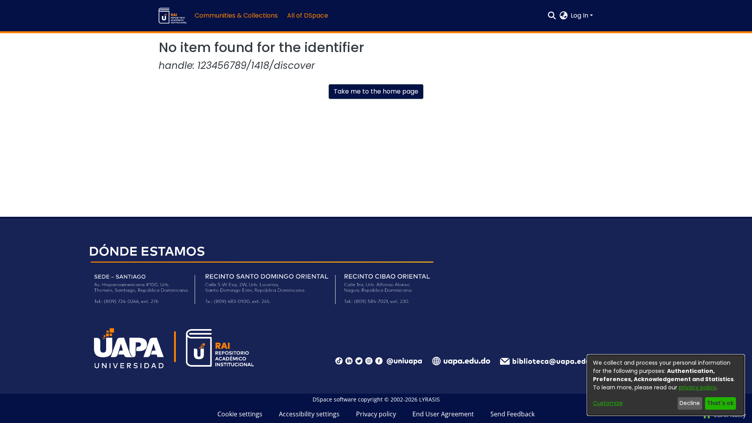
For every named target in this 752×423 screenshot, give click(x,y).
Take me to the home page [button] (376, 91)
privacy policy (697, 387)
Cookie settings (239, 414)
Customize (608, 403)
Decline (690, 403)
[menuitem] (310, 15)
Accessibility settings (309, 414)
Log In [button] (580, 15)
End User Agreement (443, 414)
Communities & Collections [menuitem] (236, 15)
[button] (173, 15)
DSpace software (334, 399)
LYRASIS (429, 399)
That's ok (720, 403)
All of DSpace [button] (307, 15)
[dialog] (666, 385)
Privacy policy (376, 414)
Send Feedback (512, 414)
